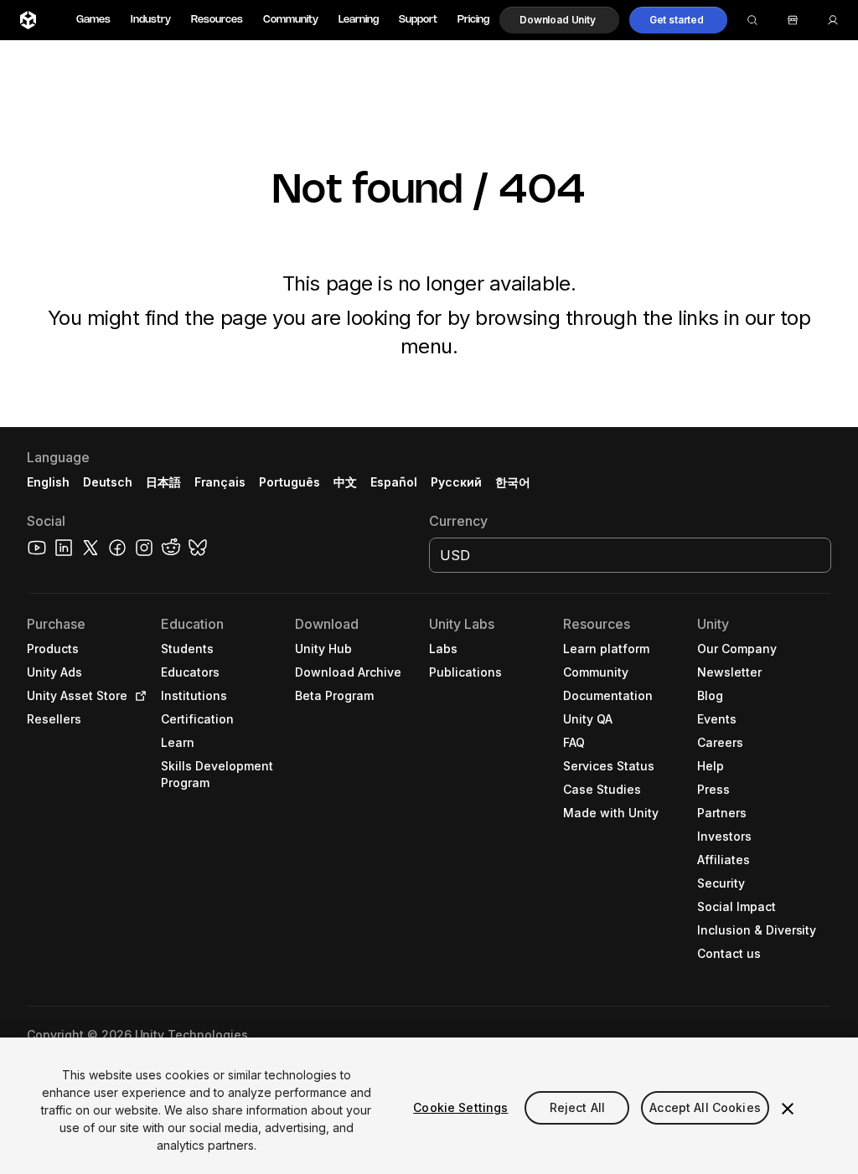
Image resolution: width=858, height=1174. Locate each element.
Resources (217, 19)
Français (220, 482)
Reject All (577, 1107)
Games (93, 19)
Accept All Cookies (705, 1107)
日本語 (163, 482)
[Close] (788, 1108)
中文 (345, 482)
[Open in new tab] (137, 696)
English (48, 482)
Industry (151, 19)
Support (418, 19)
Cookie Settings (460, 1107)
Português (289, 482)
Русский (456, 482)
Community (290, 19)
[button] (559, 20)
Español (393, 482)
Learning (359, 19)
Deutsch (107, 482)
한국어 (512, 482)
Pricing (473, 19)
